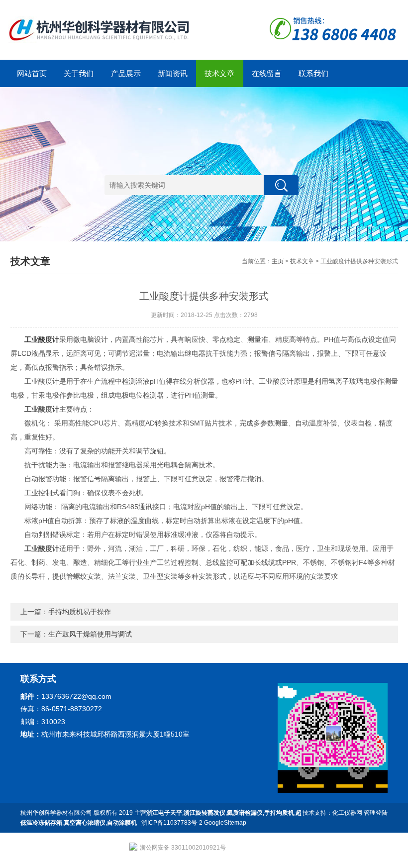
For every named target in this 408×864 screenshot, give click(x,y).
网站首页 (32, 73)
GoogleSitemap (225, 822)
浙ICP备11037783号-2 (172, 822)
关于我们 (79, 73)
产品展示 (126, 73)
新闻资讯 (173, 73)
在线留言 (267, 73)
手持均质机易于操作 (79, 612)
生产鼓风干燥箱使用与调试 (90, 634)
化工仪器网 (347, 812)
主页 (278, 261)
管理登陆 (376, 812)
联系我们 (313, 73)
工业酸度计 (41, 339)
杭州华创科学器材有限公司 (56, 812)
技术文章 (219, 73)
